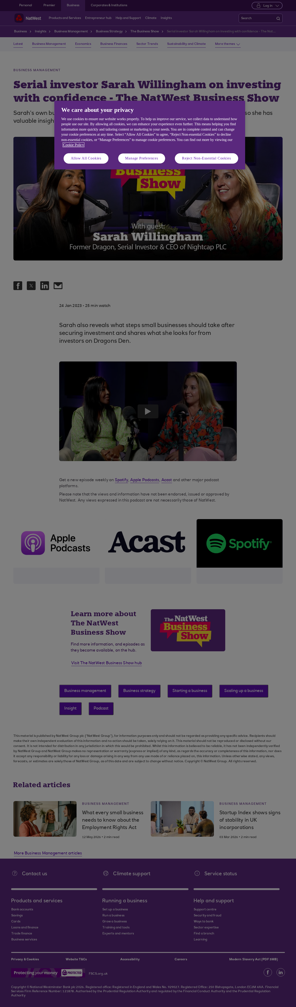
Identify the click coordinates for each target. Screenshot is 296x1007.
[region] (149, 135)
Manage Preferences (141, 158)
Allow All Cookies (86, 158)
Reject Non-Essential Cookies (206, 158)
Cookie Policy (73, 145)
